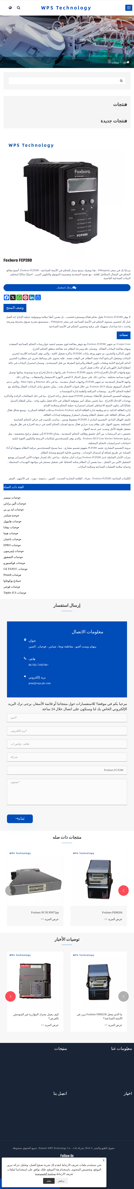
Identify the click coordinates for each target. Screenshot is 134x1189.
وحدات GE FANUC (14, 568)
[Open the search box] (18, 7)
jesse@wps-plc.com (40, 683)
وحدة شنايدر (10, 515)
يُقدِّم (19, 818)
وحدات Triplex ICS (14, 592)
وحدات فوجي (11, 586)
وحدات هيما (10, 533)
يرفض (61, 1181)
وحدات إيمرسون (12, 551)
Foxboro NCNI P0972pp (45, 912)
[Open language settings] (10, 7)
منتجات (115, 62)
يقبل (49, 1181)
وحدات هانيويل (11, 521)
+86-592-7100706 (39, 664)
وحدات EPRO (11, 545)
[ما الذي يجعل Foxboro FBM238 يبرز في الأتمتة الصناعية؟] (99, 980)
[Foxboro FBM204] (99, 878)
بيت (124, 62)
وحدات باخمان (11, 539)
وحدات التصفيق (12, 557)
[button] (123, 890)
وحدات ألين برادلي (14, 503)
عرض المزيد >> (113, 919)
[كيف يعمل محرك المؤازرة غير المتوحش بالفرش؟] (35, 980)
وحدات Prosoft (11, 574)
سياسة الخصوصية (45, 1173)
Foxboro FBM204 (112, 912)
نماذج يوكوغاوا (11, 580)
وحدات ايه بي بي (12, 509)
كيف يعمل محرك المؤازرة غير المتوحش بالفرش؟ (36, 1016)
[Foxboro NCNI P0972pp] (35, 878)
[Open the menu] (128, 8)
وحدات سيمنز (11, 497)
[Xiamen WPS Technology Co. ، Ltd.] (65, 8)
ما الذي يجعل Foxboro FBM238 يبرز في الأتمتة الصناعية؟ (99, 1016)
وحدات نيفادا (10, 527)
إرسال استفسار (65, 287)
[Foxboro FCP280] (63, 198)
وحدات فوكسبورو (99, 62)
